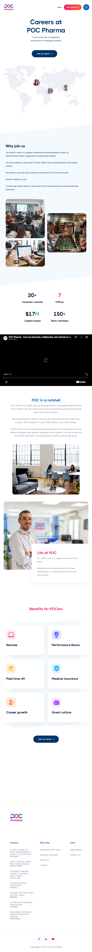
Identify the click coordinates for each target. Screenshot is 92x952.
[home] (9, 7)
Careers (44, 865)
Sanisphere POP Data (50, 850)
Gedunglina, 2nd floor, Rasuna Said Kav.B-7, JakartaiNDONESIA (20, 915)
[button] (86, 7)
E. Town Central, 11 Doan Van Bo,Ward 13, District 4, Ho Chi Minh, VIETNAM (21, 853)
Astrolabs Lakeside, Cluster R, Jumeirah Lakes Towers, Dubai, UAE (19, 874)
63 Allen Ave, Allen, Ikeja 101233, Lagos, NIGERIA (21, 895)
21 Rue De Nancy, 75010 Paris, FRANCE (18, 885)
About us (44, 860)
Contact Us (75, 855)
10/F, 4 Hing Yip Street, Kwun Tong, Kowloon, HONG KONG (20, 863)
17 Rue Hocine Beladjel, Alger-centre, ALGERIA (21, 904)
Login (59, 7)
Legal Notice (76, 850)
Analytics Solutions (49, 855)
